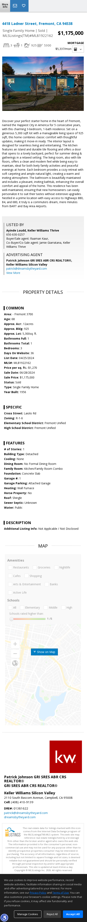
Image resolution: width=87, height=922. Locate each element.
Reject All (52, 914)
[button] (4, 917)
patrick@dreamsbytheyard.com (26, 268)
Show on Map (45, 652)
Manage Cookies (27, 914)
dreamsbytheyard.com (20, 817)
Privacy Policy (38, 892)
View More (13, 273)
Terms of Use (60, 892)
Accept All (73, 914)
